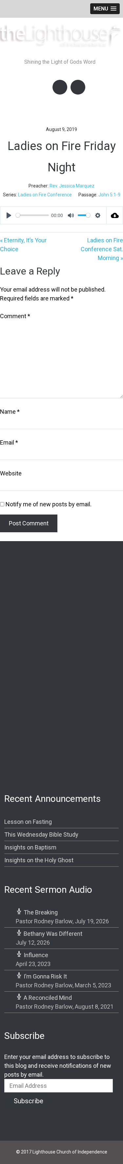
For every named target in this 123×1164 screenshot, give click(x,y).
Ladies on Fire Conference (45, 194)
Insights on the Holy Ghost (38, 860)
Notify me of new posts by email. (49, 504)
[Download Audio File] (115, 215)
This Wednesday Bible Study (41, 834)
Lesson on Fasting (28, 821)
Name (10, 411)
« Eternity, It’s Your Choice (23, 245)
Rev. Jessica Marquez (72, 185)
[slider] (32, 215)
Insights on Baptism (30, 847)
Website (11, 473)
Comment (15, 316)
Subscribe (28, 1101)
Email (9, 442)
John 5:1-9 (109, 194)
